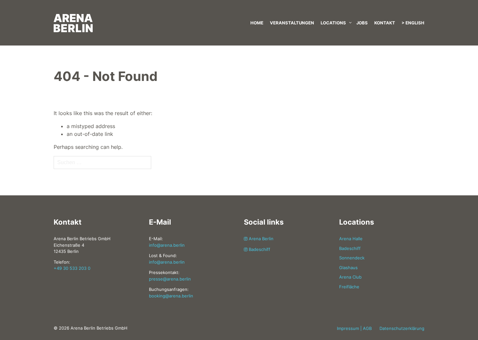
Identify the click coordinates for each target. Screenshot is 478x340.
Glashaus (348, 267)
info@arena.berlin (167, 245)
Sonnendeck (352, 257)
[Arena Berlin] (112, 16)
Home (256, 22)
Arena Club (350, 277)
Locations (333, 22)
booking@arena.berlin (171, 295)
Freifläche (349, 286)
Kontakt (384, 22)
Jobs (362, 22)
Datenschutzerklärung (401, 328)
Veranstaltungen (292, 22)
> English (413, 22)
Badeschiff (258, 249)
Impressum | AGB (354, 328)
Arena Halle (351, 238)
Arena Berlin (260, 238)
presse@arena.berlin (170, 278)
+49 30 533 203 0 (72, 268)
